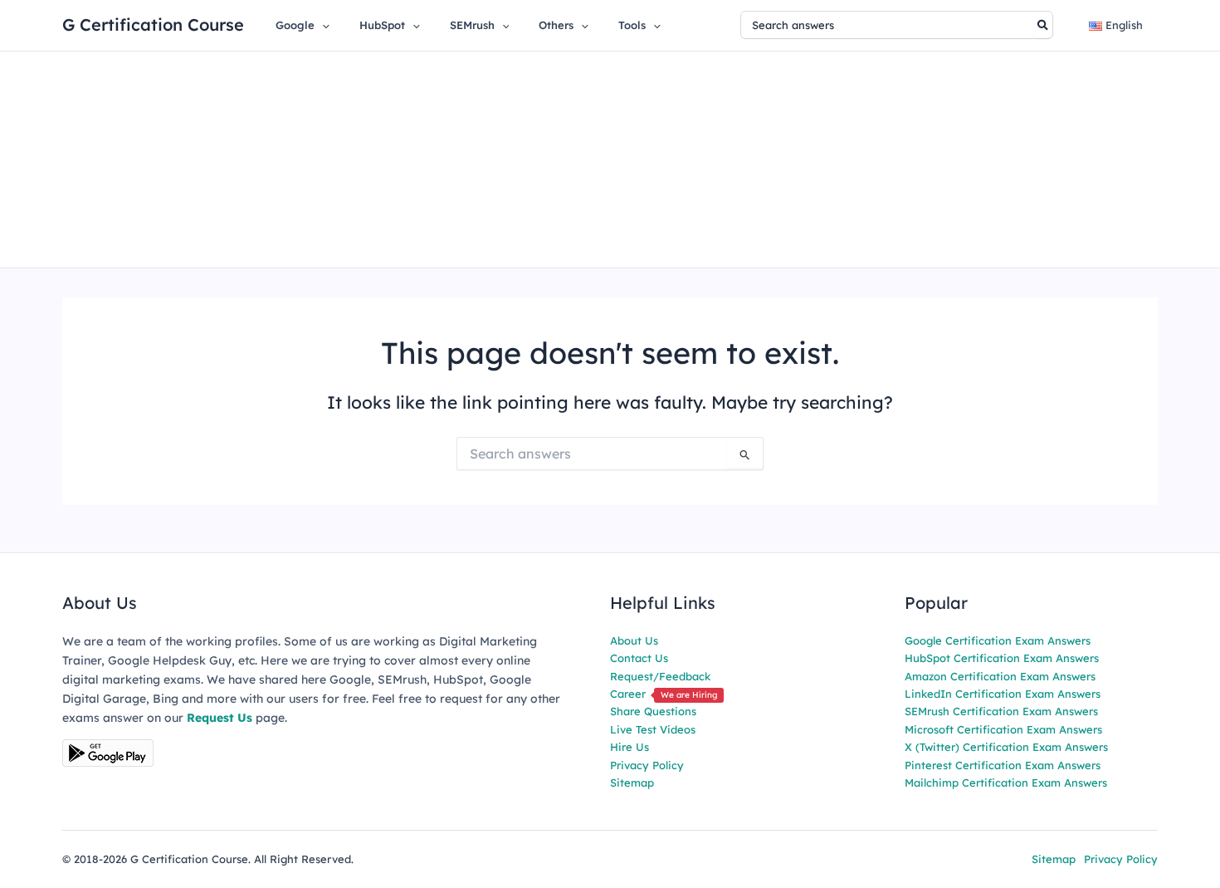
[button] (322, 25)
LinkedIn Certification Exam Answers (1002, 693)
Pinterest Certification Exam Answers (1002, 765)
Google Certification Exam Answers (998, 640)
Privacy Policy (647, 765)
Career (663, 693)
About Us (634, 640)
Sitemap (632, 782)
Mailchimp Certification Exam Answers (1006, 782)
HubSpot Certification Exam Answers (1002, 658)
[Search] (1043, 25)
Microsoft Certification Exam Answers (1003, 729)
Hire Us (629, 746)
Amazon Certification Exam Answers (1000, 676)
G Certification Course (153, 24)
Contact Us (639, 658)
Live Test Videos (652, 729)
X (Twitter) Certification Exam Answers (1006, 746)
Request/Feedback (660, 676)
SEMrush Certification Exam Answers (1001, 711)
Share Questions (653, 711)
